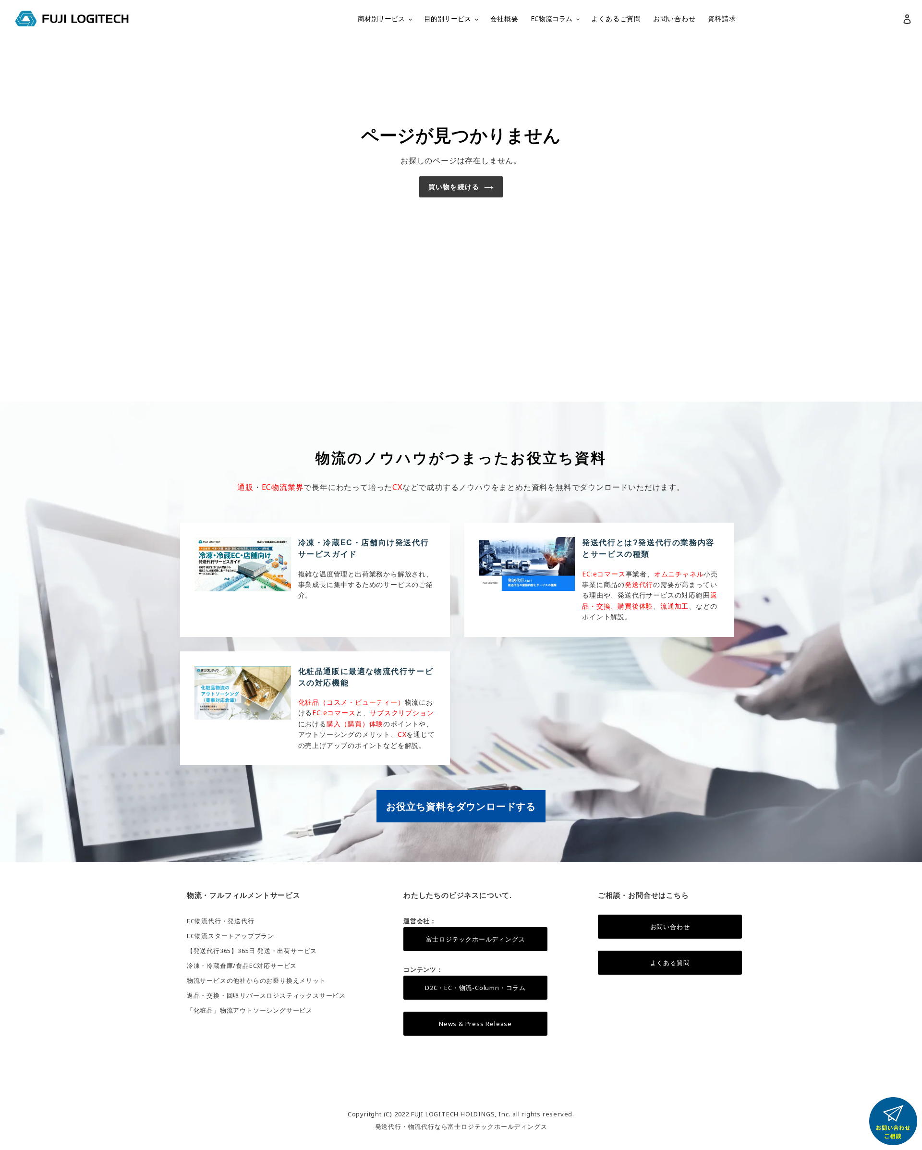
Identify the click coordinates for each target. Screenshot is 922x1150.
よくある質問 (670, 962)
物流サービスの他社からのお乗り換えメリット (256, 980)
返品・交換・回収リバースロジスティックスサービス (266, 995)
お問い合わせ (670, 926)
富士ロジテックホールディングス (475, 939)
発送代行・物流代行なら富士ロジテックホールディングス (461, 1126)
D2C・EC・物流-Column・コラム (475, 987)
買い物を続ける (453, 187)
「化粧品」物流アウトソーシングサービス (250, 1010)
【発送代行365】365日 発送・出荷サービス (252, 950)
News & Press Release (475, 1023)
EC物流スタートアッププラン (230, 935)
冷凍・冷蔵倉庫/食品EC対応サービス (242, 965)
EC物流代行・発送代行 (221, 921)
